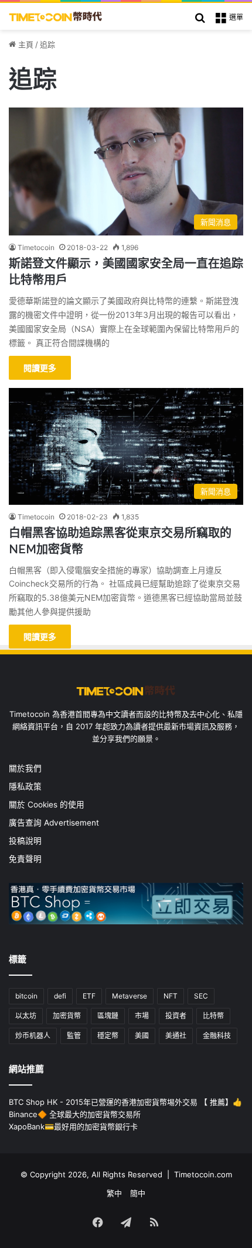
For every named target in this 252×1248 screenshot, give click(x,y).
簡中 (137, 1193)
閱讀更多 (39, 368)
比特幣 (213, 1015)
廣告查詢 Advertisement (55, 822)
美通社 (175, 1035)
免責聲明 (25, 859)
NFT (171, 996)
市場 (142, 1015)
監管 (74, 1035)
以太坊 (25, 1015)
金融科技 (217, 1035)
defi (60, 996)
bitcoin (26, 996)
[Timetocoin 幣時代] (56, 16)
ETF (89, 996)
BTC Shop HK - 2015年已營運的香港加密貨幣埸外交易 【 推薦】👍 (125, 1102)
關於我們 (25, 768)
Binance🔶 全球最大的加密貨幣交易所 (75, 1114)
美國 (142, 1035)
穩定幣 (107, 1035)
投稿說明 (25, 840)
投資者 (175, 1015)
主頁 (24, 44)
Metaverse (129, 996)
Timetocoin (36, 247)
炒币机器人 (32, 1035)
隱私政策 (25, 786)
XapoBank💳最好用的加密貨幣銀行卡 (73, 1126)
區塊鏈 (107, 1015)
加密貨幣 (67, 1015)
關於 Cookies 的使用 (46, 804)
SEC (201, 996)
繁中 (114, 1193)
